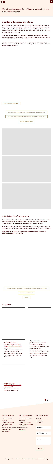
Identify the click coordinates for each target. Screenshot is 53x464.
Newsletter (27, 459)
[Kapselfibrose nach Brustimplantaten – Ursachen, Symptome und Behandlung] (39, 323)
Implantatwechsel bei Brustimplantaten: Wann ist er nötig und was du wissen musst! (13, 344)
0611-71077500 (27, 422)
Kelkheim (39, 420)
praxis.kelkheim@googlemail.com (10, 427)
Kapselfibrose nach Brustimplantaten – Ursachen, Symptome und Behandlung (38, 342)
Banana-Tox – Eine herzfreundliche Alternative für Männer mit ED (12, 384)
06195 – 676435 (8, 424)
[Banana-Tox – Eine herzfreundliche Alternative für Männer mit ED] (13, 372)
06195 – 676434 (10, 422)
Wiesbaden (40, 422)
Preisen (26, 42)
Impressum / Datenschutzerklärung (39, 459)
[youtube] (4, 2)
